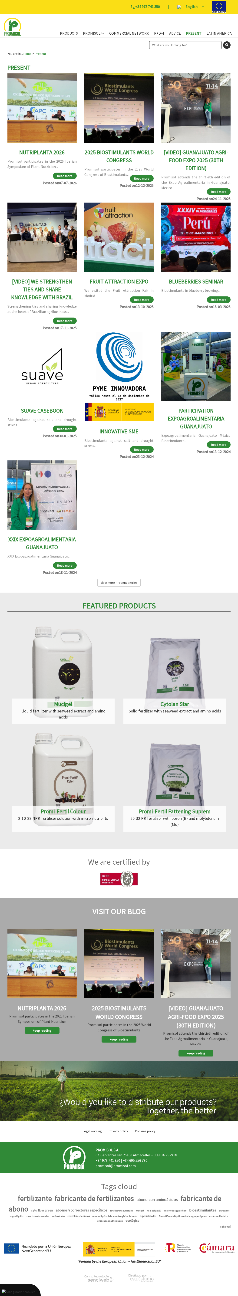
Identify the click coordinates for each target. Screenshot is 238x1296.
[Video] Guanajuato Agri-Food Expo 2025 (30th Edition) (196, 160)
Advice (175, 33)
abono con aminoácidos (157, 1199)
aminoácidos (58, 1216)
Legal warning (92, 1131)
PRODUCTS (69, 33)
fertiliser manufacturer (121, 1210)
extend (225, 1226)
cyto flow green (42, 1210)
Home (27, 54)
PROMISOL (92, 33)
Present (194, 33)
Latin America (219, 33)
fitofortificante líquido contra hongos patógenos (183, 1216)
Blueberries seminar (196, 281)
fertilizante (35, 1198)
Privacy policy (118, 1131)
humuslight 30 (154, 1210)
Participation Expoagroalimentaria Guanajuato (196, 418)
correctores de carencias (37, 1216)
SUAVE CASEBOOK (42, 410)
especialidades (148, 1216)
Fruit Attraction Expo (119, 281)
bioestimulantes (202, 1210)
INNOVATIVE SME (119, 431)
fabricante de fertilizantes (94, 1198)
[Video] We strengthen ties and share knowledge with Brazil (42, 289)
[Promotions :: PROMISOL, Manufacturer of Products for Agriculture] (119, 1091)
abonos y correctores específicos (81, 1210)
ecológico (132, 1220)
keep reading (42, 1030)
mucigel (140, 1210)
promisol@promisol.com (116, 1165)
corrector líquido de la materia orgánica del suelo (115, 1216)
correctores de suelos (79, 1216)
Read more (65, 176)
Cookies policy (145, 1131)
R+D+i (159, 33)
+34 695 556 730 (135, 1160)
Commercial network (129, 33)
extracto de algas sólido (175, 1210)
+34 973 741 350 (108, 1160)
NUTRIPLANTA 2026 (42, 152)
